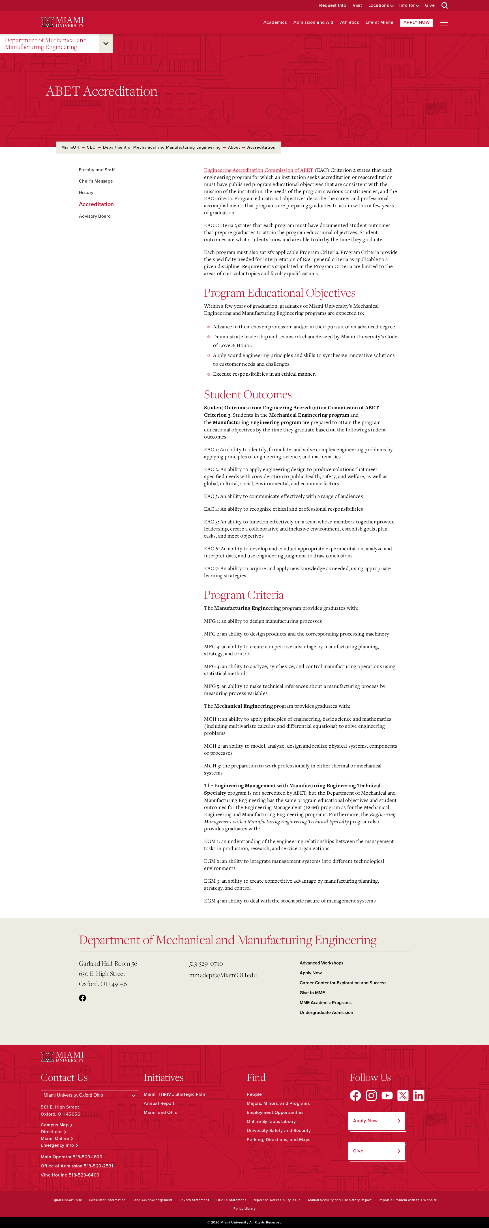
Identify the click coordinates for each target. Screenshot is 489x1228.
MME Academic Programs (326, 1002)
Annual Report (159, 1103)
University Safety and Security (279, 1130)
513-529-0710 (206, 963)
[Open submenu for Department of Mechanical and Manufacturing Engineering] (106, 43)
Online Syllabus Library (271, 1121)
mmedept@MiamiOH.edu (223, 975)
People (254, 1094)
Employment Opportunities (275, 1112)
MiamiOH (70, 147)
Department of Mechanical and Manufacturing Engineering (46, 43)
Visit (357, 5)
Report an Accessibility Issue (277, 1200)
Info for (407, 5)
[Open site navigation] (444, 22)
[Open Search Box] (444, 5)
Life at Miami (379, 22)
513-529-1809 (87, 1157)
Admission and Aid (313, 22)
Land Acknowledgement (153, 1200)
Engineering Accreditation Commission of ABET (258, 169)
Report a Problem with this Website (408, 1200)
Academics (275, 22)
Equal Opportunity (67, 1200)
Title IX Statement (231, 1200)
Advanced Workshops (322, 963)
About (234, 147)
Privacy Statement (194, 1200)
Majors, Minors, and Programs (278, 1103)
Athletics (349, 22)
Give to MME (312, 993)
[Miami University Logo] (62, 22)
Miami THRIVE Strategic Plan (174, 1094)
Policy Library (244, 1208)
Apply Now (417, 22)
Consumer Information (107, 1200)
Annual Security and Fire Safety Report (340, 1200)
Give (430, 5)
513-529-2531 (98, 1166)
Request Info (332, 5)
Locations (378, 5)
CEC (91, 147)
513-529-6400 (84, 1175)
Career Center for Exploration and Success (343, 983)
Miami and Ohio (160, 1112)
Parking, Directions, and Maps (278, 1140)
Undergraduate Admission (326, 1012)
